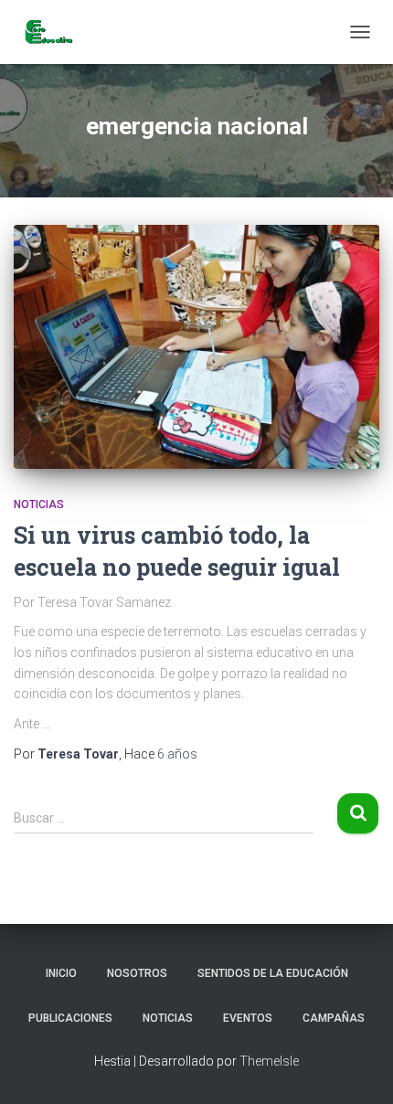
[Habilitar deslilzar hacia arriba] (357, 1067)
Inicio (61, 973)
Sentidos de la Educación (272, 973)
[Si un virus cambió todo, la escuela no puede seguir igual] (196, 347)
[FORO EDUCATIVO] (55, 32)
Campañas (334, 1018)
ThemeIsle (269, 1061)
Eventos (247, 1018)
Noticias (39, 504)
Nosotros (137, 973)
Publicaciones (70, 1018)
